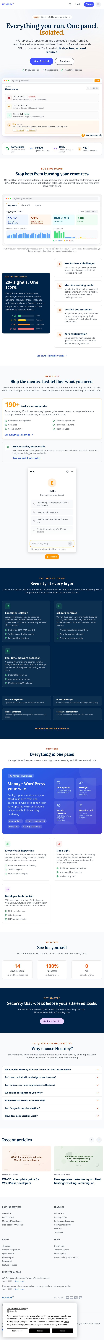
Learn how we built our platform (50, 728)
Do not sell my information (66, 1257)
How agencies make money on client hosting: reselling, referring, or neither (36, 1286)
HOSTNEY (7, 4)
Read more (20, 1281)
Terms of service (61, 1249)
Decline (40, 1331)
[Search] (70, 4)
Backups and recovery (64, 1221)
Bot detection (60, 1213)
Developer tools (61, 1217)
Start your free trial (52, 1021)
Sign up (89, 4)
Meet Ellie (6, 1213)
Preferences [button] (62, 1325)
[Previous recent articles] (91, 1140)
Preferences (17, 1331)
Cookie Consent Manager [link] (16, 1309)
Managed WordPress (11, 1221)
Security (57, 1228)
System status (8, 1253)
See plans (65, 61)
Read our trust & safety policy (26, 458)
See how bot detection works (50, 355)
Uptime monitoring (63, 1224)
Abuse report (8, 1257)
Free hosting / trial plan (13, 1224)
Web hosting (8, 1217)
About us (6, 1246)
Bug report (7, 1261)
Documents (59, 1246)
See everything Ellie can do (17, 434)
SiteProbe (58, 1232)
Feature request (9, 1265)
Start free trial (41, 61)
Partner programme (11, 1249)
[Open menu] (98, 4)
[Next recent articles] (99, 1140)
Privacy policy (60, 1253)
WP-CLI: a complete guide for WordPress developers (25, 1278)
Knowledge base (62, 1175)
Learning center (10, 1175)
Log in (78, 4)
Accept (62, 1331)
